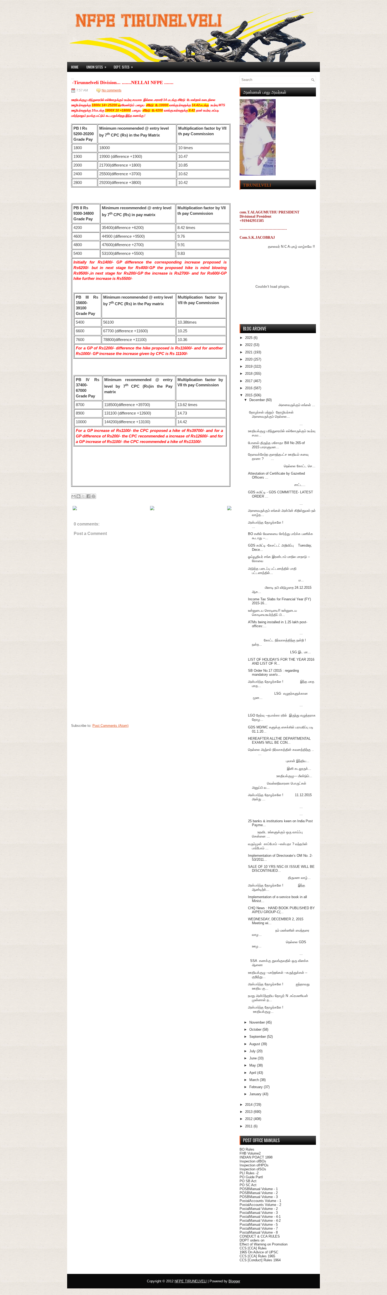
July (253, 1051)
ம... (276, 580)
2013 (249, 1112)
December (257, 400)
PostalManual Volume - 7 (259, 1228)
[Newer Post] (75, 509)
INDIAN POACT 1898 (256, 1157)
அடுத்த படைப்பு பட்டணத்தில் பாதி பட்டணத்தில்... (272, 571)
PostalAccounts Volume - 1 (260, 1201)
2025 (249, 338)
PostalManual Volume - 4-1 (260, 1217)
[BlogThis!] (78, 496)
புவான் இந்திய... (278, 761)
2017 (249, 381)
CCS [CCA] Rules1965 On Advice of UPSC (259, 1250)
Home (74, 67)
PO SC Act (248, 1185)
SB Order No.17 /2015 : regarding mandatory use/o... (273, 672)
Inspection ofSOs (253, 1169)
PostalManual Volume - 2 (259, 1209)
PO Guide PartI (251, 1177)
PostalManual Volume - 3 (259, 1213)
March (254, 1080)
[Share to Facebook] (88, 496)
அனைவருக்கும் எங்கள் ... (281, 405)
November (257, 1022)
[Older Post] (229, 509)
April (253, 1073)
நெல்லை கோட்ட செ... (281, 466)
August (255, 1044)
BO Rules (247, 1149)
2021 (249, 352)
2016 (249, 388)
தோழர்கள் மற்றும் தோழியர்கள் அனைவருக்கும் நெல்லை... (271, 414)
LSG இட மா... (279, 652)
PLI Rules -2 (249, 1173)
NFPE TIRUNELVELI (191, 1281)
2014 (249, 1105)
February (256, 1087)
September (258, 1037)
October (255, 1029)
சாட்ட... (276, 485)
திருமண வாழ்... (279, 878)
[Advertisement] (110, 688)
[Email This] (73, 496)
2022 (249, 345)
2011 (249, 1126)
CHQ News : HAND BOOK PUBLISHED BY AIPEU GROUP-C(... (281, 910)
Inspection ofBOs (253, 1161)
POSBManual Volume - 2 (259, 1193)
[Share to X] (83, 496)
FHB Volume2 (250, 1153)
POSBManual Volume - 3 (259, 1197)
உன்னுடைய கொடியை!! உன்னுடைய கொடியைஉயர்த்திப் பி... (272, 612)
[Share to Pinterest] (93, 496)
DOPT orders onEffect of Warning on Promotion (263, 1242)
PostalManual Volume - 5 (259, 1224)
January (255, 1094)
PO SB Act (248, 1181)
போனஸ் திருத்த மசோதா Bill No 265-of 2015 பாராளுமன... (277, 445)
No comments (111, 90)
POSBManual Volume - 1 (259, 1189)
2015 (249, 395)
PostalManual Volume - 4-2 (260, 1221)
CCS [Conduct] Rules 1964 (260, 1260)
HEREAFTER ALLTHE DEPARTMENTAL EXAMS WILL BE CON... (279, 740)
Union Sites (96, 67)
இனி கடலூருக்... (279, 769)
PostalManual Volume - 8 (259, 1232)
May (253, 1065)
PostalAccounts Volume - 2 (260, 1205)
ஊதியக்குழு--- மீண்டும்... (280, 776)
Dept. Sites (123, 67)
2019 (249, 366)
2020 (249, 359)
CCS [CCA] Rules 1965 (257, 1256)
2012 (249, 1119)
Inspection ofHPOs (254, 1165)
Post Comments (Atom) (110, 726)
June (253, 1058)
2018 (249, 374)
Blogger (234, 1281)
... (275, 424)
